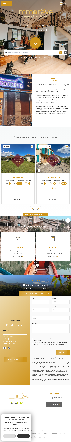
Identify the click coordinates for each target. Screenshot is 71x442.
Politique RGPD (55, 433)
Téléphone (34, 307)
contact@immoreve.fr (10, 339)
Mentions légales (35, 433)
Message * (35, 323)
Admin (45, 433)
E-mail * (54, 307)
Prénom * (54, 298)
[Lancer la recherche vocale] (35, 42)
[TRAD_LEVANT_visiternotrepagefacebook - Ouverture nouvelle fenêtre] (4, 348)
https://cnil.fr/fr (35, 369)
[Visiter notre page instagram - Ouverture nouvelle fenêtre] (8, 348)
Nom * (33, 298)
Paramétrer (9, 436)
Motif (33, 315)
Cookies (65, 433)
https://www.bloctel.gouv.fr (50, 374)
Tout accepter (23, 436)
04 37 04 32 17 (8, 337)
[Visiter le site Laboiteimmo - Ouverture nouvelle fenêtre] (39, 437)
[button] (37, 209)
